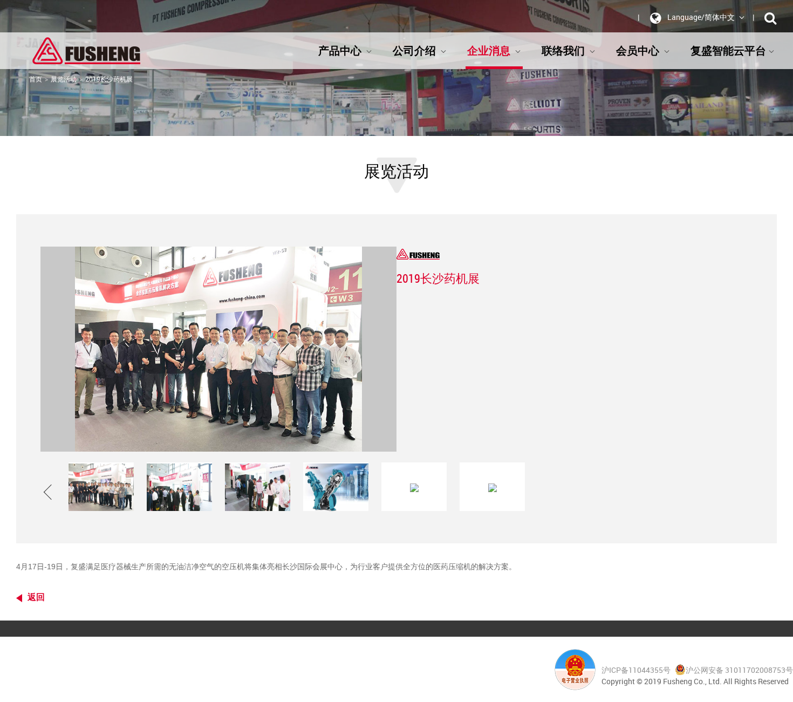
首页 (35, 78)
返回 (36, 597)
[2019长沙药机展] (101, 487)
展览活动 (64, 78)
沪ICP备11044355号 (636, 670)
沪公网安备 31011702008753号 (739, 670)
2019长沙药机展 (109, 78)
